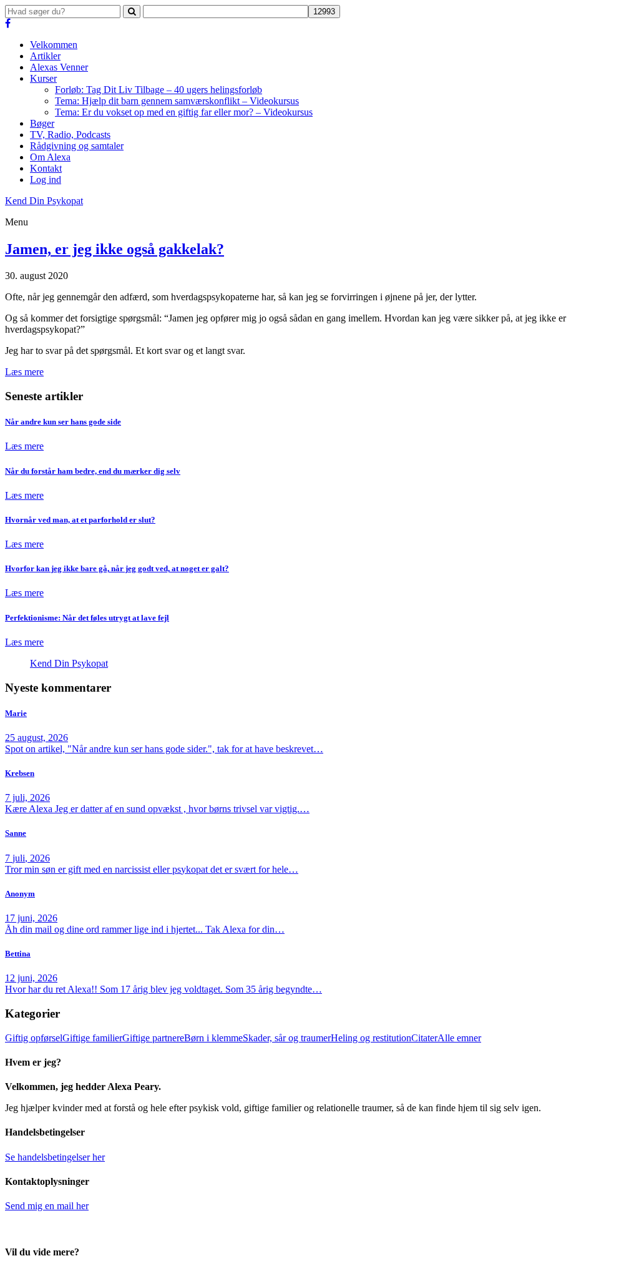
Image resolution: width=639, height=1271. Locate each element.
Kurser (43, 78)
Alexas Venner (59, 67)
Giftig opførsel (33, 1038)
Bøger (42, 123)
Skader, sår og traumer (287, 1038)
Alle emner (459, 1038)
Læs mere (24, 371)
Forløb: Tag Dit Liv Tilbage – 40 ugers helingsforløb (158, 89)
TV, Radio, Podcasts (70, 134)
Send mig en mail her (47, 1205)
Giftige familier (92, 1038)
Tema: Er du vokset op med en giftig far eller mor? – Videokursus (184, 112)
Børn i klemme (213, 1038)
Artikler (45, 56)
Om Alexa (50, 157)
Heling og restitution (371, 1038)
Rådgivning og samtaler (77, 145)
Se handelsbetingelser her (55, 1157)
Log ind (45, 179)
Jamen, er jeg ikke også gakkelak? (114, 249)
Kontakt (46, 168)
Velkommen (53, 44)
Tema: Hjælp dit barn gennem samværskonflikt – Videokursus (177, 101)
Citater (424, 1038)
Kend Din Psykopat (69, 663)
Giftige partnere (153, 1038)
